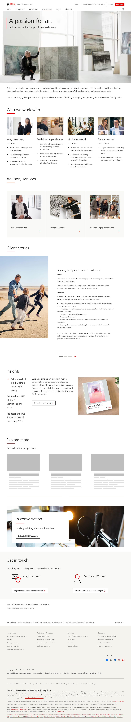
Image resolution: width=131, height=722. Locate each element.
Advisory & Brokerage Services (47, 716)
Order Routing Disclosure (49, 714)
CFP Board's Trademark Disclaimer (65, 716)
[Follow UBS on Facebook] (107, 660)
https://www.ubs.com (118, 701)
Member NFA (60, 711)
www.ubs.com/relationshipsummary (34, 698)
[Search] (123, 9)
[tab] (61, 356)
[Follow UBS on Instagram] (119, 660)
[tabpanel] (75, 396)
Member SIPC (14, 709)
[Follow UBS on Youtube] (123, 660)
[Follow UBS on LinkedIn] (115, 660)
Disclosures (120, 716)
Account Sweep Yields (33, 716)
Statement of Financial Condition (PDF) (66, 714)
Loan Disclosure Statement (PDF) (18, 716)
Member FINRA (23, 709)
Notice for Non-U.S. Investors (14, 714)
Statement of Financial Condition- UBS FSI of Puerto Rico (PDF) (93, 714)
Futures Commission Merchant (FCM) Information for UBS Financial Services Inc (95, 716)
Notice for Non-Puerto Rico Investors (32, 714)
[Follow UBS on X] (111, 660)
